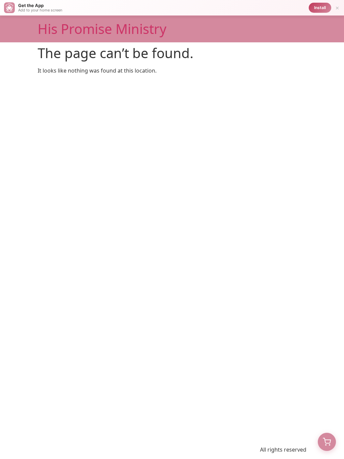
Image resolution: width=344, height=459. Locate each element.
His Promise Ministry (102, 28)
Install (320, 7)
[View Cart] (327, 442)
